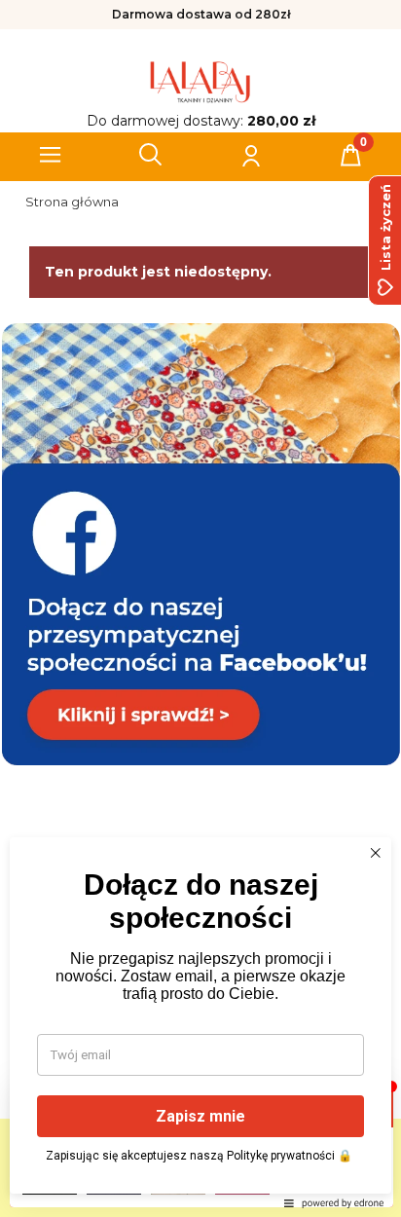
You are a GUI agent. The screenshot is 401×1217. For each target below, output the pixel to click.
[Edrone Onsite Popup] (200, 608)
